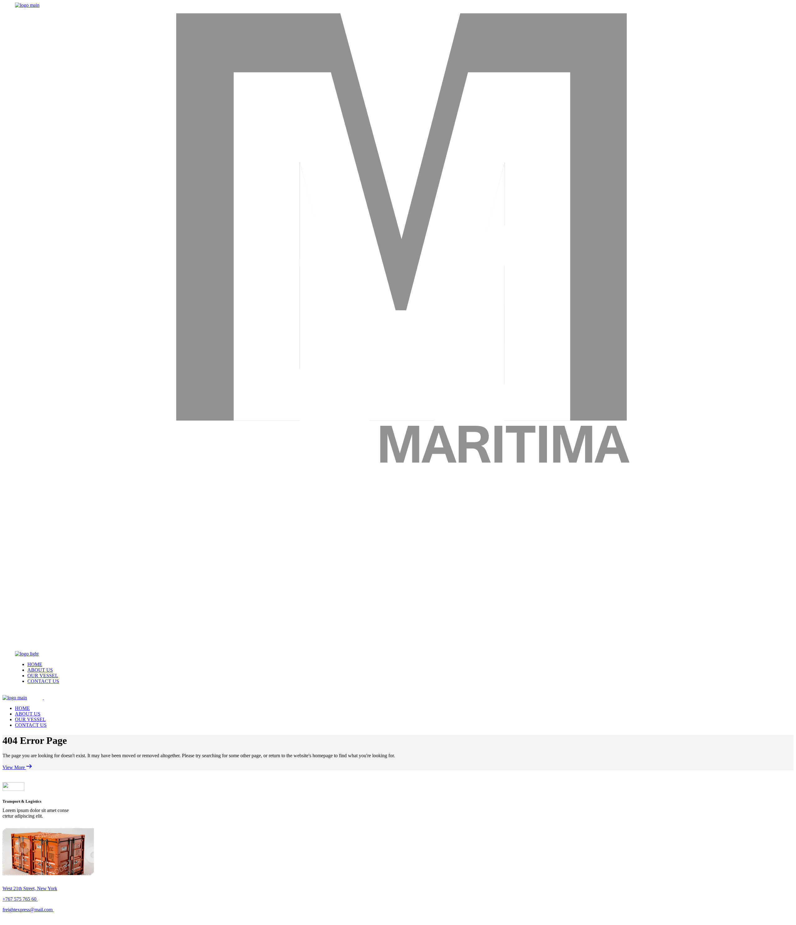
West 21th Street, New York (29, 888)
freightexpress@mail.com (28, 909)
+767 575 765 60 (20, 899)
